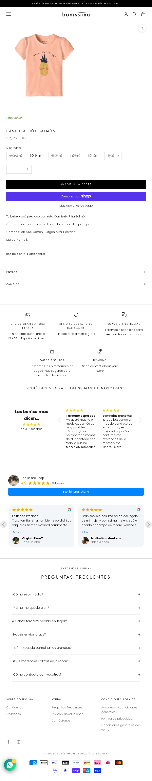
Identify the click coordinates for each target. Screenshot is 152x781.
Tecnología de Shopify (90, 753)
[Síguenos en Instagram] (19, 742)
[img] (31, 424)
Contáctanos (60, 721)
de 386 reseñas (32, 429)
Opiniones (13, 714)
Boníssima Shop (32, 478)
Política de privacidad (117, 719)
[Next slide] (148, 524)
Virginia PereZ (32, 538)
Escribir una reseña (76, 492)
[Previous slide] (3, 524)
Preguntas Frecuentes (66, 707)
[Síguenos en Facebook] (8, 742)
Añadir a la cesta (76, 184)
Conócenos (14, 707)
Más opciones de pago (76, 206)
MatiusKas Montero (106, 538)
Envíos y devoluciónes (67, 714)
